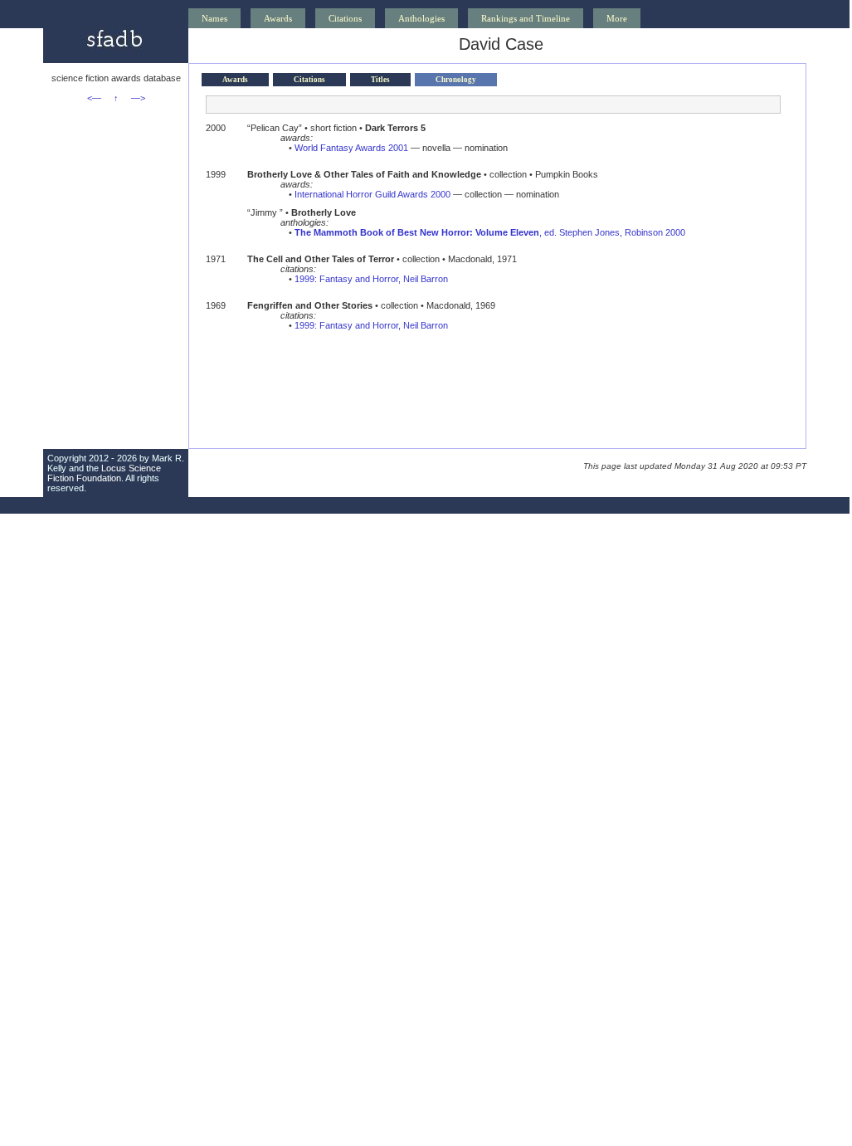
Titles (380, 80)
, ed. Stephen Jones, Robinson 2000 (490, 232)
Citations (345, 18)
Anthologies (421, 18)
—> (138, 98)
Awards (278, 18)
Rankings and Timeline (525, 18)
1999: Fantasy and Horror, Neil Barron (371, 279)
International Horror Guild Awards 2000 (372, 194)
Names (214, 18)
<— (94, 98)
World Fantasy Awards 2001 (351, 148)
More (616, 18)
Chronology (456, 80)
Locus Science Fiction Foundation (104, 473)
